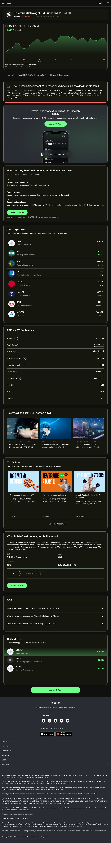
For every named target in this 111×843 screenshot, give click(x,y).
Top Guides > (64, 75)
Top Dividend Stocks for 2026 (22, 495)
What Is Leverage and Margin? (55, 495)
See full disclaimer (24, 809)
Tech (13, 573)
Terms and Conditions (12, 809)
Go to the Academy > (57, 524)
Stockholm (31, 573)
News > (53, 75)
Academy (54, 217)
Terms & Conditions (22, 818)
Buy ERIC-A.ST (55, 124)
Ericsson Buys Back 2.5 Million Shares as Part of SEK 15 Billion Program (55, 446)
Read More (14, 516)
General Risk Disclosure (9, 818)
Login (100, 3)
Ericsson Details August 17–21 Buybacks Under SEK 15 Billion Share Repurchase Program (22, 446)
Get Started (17, 586)
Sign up (7, 64)
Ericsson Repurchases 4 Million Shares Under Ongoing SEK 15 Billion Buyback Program (88, 446)
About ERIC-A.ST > (25, 75)
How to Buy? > (42, 75)
